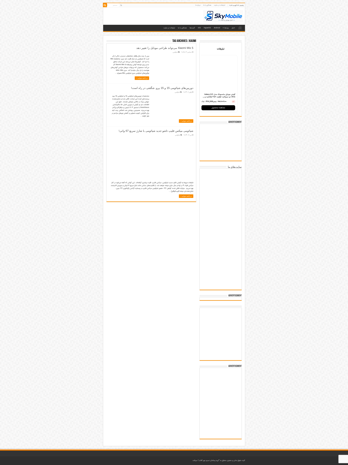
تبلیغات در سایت (219, 5)
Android (217, 28)
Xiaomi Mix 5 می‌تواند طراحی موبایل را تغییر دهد (164, 47)
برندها (226, 28)
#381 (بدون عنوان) (240, 27)
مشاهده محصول (218, 107)
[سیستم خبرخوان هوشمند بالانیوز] (220, 266)
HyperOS (207, 28)
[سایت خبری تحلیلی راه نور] (220, 219)
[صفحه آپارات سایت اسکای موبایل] (220, 317)
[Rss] (121, 5)
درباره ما (198, 5)
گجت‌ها (192, 28)
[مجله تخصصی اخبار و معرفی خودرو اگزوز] (220, 250)
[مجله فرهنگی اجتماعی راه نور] (220, 206)
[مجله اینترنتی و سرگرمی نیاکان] (220, 192)
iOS (199, 28)
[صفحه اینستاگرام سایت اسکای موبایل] (220, 346)
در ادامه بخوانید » (141, 78)
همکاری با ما (207, 5)
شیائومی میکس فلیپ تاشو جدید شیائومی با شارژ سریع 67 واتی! (156, 130)
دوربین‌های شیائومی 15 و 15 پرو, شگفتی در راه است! (162, 87)
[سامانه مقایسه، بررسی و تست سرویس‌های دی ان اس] (220, 281)
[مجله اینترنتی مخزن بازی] (220, 177)
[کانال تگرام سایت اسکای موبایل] (220, 355)
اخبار (233, 28)
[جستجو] (105, 5)
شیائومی (175, 52)
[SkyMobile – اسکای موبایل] (223, 15)
